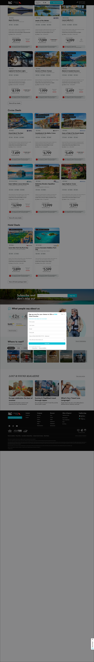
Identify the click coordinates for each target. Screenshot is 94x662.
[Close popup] (64, 314)
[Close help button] (92, 639)
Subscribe (47, 343)
